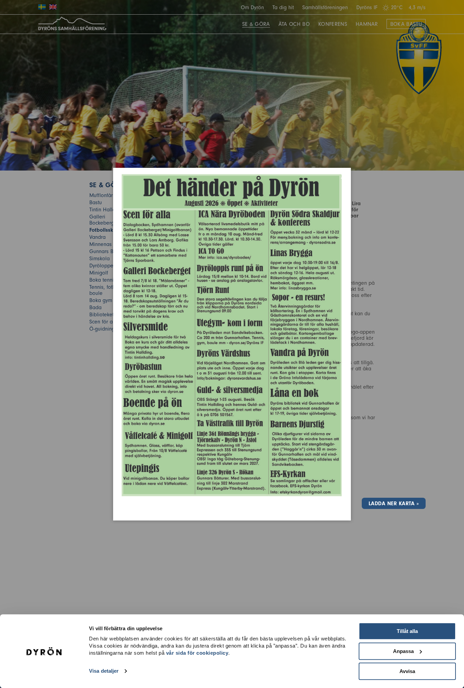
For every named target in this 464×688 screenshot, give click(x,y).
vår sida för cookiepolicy (197, 653)
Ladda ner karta (391, 503)
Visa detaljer (104, 671)
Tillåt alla (407, 631)
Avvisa (407, 671)
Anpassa (403, 651)
